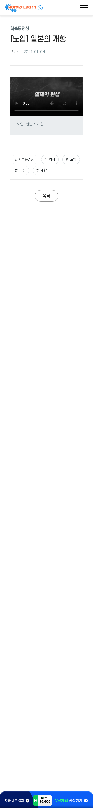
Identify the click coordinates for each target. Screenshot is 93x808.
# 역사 (50, 159)
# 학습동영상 (24, 159)
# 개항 (41, 170)
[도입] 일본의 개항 (30, 124)
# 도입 (71, 159)
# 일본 (20, 170)
